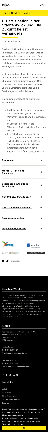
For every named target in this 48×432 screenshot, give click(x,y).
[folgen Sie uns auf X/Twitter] (10, 374)
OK (24, 428)
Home (4, 389)
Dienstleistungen (9, 396)
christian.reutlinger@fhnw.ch (20, 366)
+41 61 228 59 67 (11, 350)
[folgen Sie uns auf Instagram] (3, 374)
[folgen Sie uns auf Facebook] (7, 374)
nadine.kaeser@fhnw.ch (18, 353)
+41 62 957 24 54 (11, 363)
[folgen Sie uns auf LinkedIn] (14, 374)
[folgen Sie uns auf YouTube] (17, 374)
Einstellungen (8, 415)
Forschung (6, 392)
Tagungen (6, 403)
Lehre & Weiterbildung (11, 399)
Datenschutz (38, 409)
